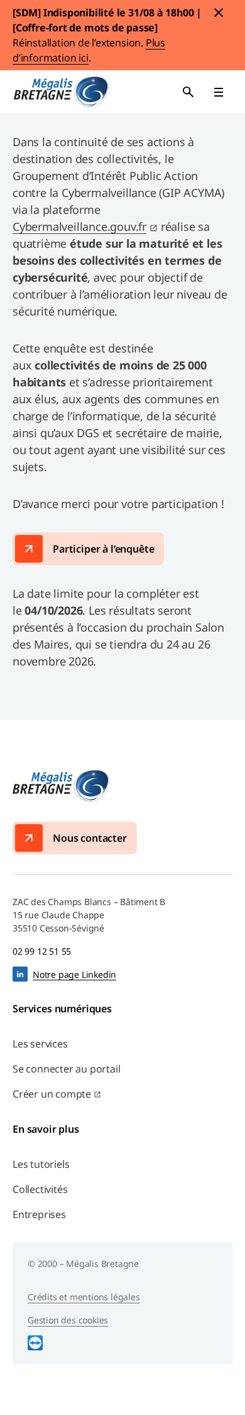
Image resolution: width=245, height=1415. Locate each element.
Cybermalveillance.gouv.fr (79, 226)
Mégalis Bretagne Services (61, 92)
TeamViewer (35, 1343)
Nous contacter (90, 838)
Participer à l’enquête (103, 549)
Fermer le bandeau (218, 12)
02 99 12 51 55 (42, 951)
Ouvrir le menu (218, 92)
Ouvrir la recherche (188, 92)
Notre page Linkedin (74, 974)
